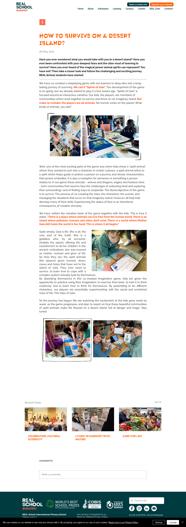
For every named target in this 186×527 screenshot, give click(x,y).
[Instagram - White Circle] (139, 508)
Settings (159, 522)
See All (158, 402)
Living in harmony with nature (92, 438)
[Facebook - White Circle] (132, 508)
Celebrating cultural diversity (44, 438)
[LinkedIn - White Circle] (146, 508)
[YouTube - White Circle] (154, 508)
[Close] (182, 522)
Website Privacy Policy (97, 517)
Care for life (132, 436)
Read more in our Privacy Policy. (123, 522)
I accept (173, 522)
